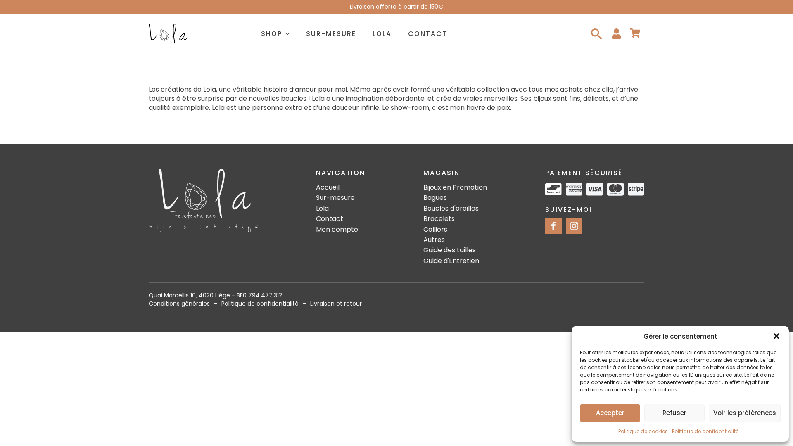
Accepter (610, 412)
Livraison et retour (336, 304)
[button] (776, 336)
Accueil (328, 187)
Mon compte (337, 229)
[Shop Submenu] (290, 33)
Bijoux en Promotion (455, 187)
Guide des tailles (449, 250)
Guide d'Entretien (451, 261)
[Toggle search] (596, 34)
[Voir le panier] (635, 33)
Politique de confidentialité (705, 431)
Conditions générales (179, 304)
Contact (427, 33)
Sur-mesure (331, 33)
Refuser (674, 412)
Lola (382, 33)
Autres (434, 239)
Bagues (435, 197)
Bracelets (439, 218)
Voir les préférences (744, 412)
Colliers (435, 229)
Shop (271, 33)
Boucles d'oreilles (451, 208)
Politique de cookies (643, 431)
